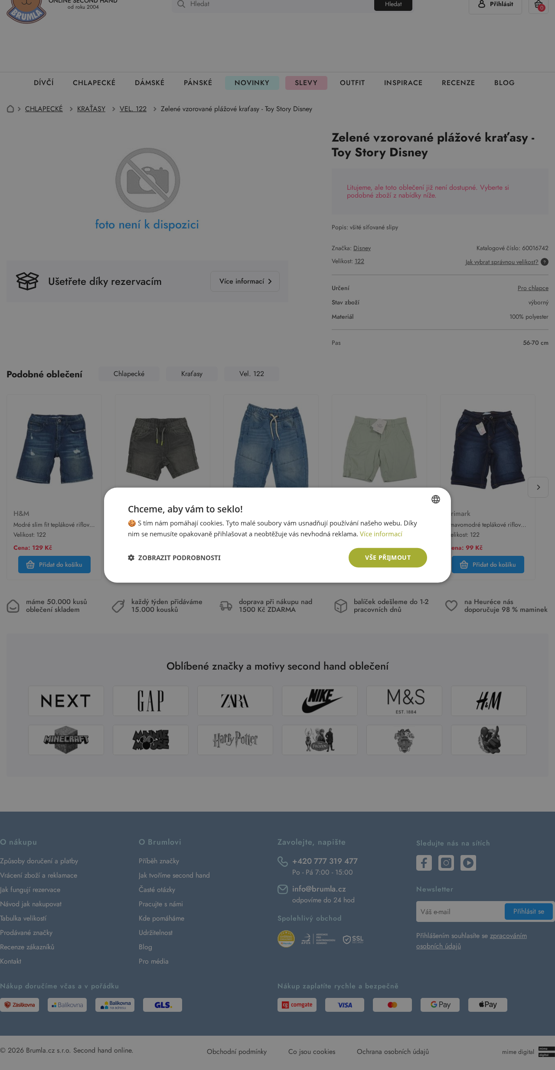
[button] (174, 557)
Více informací (381, 533)
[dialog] (277, 535)
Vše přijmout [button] (388, 557)
